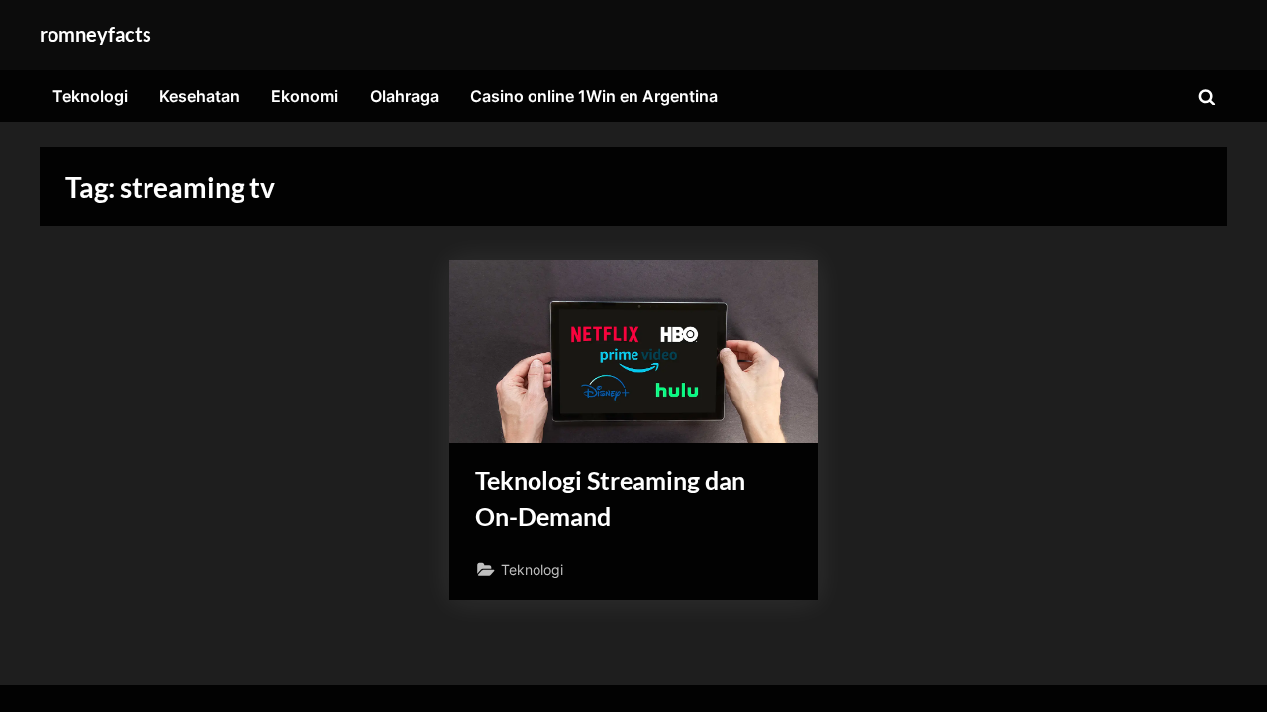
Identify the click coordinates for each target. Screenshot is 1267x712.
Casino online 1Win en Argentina (594, 96)
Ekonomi (304, 96)
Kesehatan (199, 96)
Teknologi (90, 96)
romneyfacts (95, 33)
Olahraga (404, 96)
